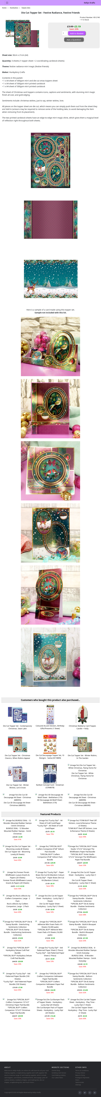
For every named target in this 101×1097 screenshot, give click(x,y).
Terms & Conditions (82, 1070)
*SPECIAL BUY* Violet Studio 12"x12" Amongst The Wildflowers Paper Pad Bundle (82, 857)
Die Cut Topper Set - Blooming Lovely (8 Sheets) (17, 852)
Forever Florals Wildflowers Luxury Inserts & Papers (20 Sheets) (17, 881)
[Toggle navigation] (7, 3)
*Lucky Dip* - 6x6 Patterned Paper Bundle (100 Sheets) (17, 982)
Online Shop (56, 1070)
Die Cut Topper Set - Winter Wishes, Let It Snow (17, 786)
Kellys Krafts (89, 2)
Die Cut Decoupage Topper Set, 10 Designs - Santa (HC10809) (50, 756)
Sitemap (78, 1085)
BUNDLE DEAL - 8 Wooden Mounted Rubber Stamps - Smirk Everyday (82, 958)
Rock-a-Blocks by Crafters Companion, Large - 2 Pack (17, 905)
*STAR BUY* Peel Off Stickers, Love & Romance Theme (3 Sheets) (82, 829)
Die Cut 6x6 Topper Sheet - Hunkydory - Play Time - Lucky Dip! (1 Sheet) (82, 1010)
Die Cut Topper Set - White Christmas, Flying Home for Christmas (82, 776)
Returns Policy (80, 1075)
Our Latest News (57, 1078)
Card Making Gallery (59, 1075)
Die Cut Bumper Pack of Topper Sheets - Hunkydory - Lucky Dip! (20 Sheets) (50, 1010)
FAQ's (77, 1080)
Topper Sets (26, 8)
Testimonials (79, 1082)
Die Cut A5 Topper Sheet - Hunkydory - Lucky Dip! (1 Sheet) (82, 881)
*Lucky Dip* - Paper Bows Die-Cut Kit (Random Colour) (50, 878)
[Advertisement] (50, 1045)
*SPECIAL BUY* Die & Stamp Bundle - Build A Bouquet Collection (82, 932)
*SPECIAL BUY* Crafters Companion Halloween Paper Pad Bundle (50, 984)
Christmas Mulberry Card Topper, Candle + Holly (82, 727)
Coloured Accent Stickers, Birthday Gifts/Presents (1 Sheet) (50, 727)
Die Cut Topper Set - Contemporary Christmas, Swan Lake (17, 727)
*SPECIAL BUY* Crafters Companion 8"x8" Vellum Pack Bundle (50, 857)
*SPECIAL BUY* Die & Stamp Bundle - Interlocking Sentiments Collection (17, 932)
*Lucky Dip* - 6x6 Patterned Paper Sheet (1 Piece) (50, 954)
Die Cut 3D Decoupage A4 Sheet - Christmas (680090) (82, 803)
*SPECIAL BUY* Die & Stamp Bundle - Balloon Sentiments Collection (82, 984)
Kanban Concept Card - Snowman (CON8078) (50, 786)
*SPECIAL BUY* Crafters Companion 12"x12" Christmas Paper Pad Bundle (17, 1010)
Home (4, 8)
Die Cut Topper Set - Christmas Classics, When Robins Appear (17, 756)
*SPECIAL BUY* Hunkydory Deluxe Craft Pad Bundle (17, 956)
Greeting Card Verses (59, 1073)
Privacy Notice (80, 1073)
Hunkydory (14, 8)
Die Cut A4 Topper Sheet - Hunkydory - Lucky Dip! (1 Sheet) (50, 905)
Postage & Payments (82, 1078)
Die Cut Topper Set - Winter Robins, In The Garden (82, 756)
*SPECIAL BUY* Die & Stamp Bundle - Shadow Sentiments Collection (82, 906)
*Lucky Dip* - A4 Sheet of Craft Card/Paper (50, 826)
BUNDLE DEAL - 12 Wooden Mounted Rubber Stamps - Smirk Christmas (17, 831)
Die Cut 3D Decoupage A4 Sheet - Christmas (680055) (17, 803)
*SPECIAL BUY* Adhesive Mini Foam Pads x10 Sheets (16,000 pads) (49, 932)
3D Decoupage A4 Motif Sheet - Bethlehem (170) (50, 801)
